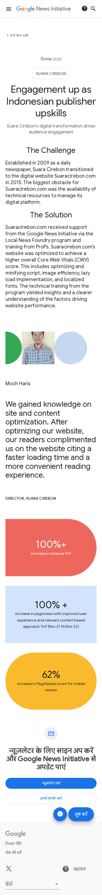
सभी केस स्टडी (19, 35)
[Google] (15, 834)
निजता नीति (13, 843)
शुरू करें (81, 814)
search (93, 8)
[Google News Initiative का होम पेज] (43, 9)
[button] (32, 884)
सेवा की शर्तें (13, 852)
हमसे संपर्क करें (51, 798)
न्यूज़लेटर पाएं (51, 783)
